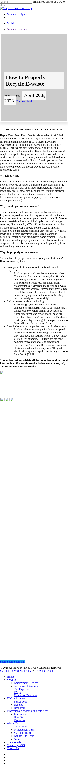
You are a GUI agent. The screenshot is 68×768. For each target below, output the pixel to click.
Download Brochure (25, 695)
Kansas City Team (24, 735)
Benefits (18, 704)
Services (11, 679)
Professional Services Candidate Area (27, 710)
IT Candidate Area (17, 698)
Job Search (20, 714)
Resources (19, 707)
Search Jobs (20, 701)
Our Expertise (21, 689)
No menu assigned (17, 14)
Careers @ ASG (16, 745)
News (17, 739)
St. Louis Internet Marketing (15, 670)
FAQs (17, 692)
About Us (12, 723)
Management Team (24, 729)
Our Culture (20, 726)
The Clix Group (44, 670)
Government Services (26, 685)
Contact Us (13, 748)
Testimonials (14, 742)
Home (10, 676)
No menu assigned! (17, 29)
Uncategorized (24, 101)
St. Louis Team (22, 732)
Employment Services (26, 682)
